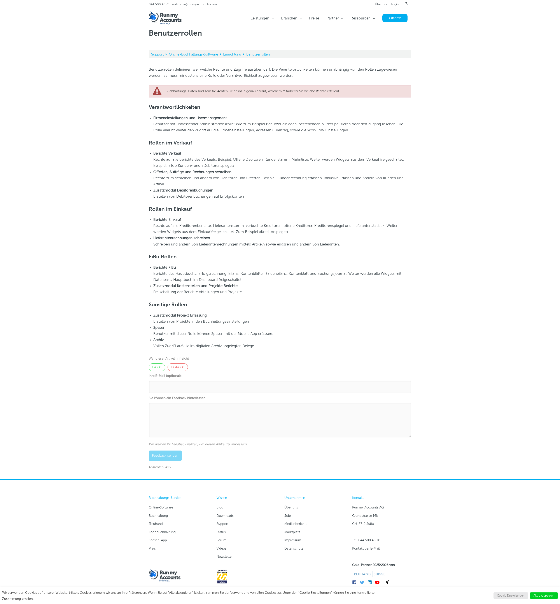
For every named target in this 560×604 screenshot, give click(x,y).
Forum (221, 540)
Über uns (381, 4)
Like (156, 367)
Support (157, 54)
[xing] (388, 582)
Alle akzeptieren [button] (544, 595)
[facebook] (355, 582)
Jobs (288, 516)
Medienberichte (295, 524)
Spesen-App (158, 540)
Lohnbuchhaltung (162, 532)
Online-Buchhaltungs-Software (194, 54)
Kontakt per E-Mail (366, 548)
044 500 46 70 (159, 4)
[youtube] (378, 582)
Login (395, 4)
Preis (152, 548)
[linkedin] (371, 582)
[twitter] (363, 582)
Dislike (177, 367)
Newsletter (225, 557)
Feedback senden (165, 456)
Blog (220, 507)
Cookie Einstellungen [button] (511, 595)
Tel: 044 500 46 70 (366, 540)
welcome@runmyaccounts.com (194, 4)
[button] (406, 3)
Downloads (225, 516)
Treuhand (156, 524)
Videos (221, 548)
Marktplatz (292, 532)
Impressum (292, 540)
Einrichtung (232, 54)
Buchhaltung (158, 516)
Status (221, 532)
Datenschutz (293, 548)
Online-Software (161, 507)
